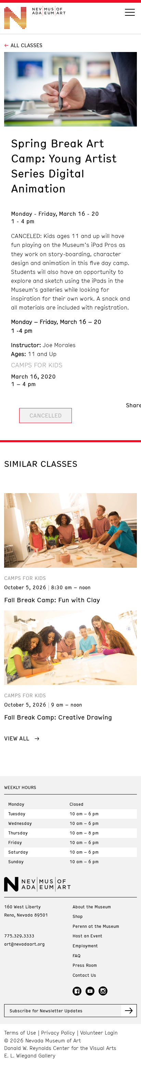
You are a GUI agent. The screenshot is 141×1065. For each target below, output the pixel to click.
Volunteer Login (99, 1032)
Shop (78, 916)
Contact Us (84, 975)
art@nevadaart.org (24, 944)
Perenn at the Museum (96, 926)
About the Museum (92, 906)
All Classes (26, 45)
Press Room (85, 965)
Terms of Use (20, 1032)
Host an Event (87, 935)
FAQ (76, 955)
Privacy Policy (58, 1032)
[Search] (130, 13)
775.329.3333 (19, 935)
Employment (85, 945)
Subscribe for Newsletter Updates (46, 1010)
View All (16, 738)
